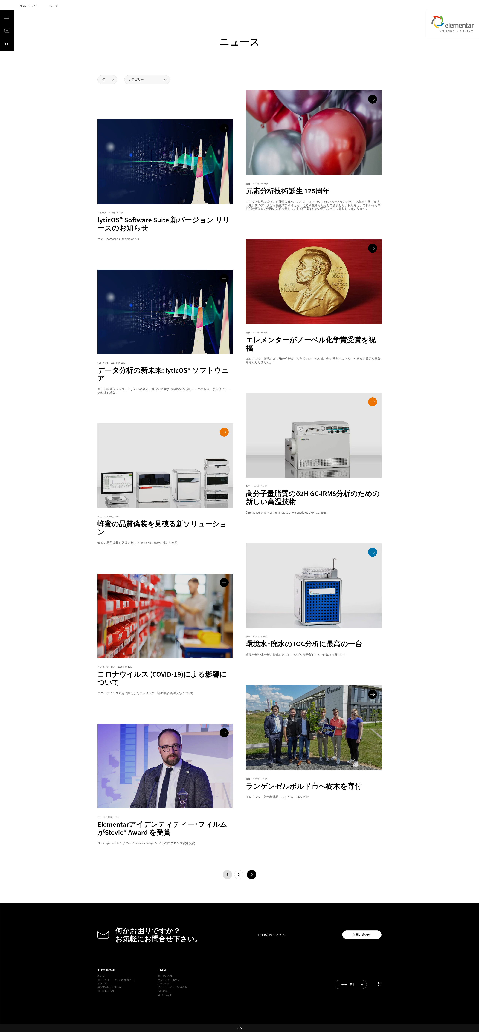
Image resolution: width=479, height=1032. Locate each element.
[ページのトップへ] (239, 1028)
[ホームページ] (452, 24)
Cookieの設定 (165, 994)
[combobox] (107, 79)
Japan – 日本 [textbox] (347, 984)
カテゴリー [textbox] (136, 79)
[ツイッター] (380, 984)
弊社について (28, 6)
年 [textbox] (103, 79)
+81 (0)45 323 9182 (272, 934)
